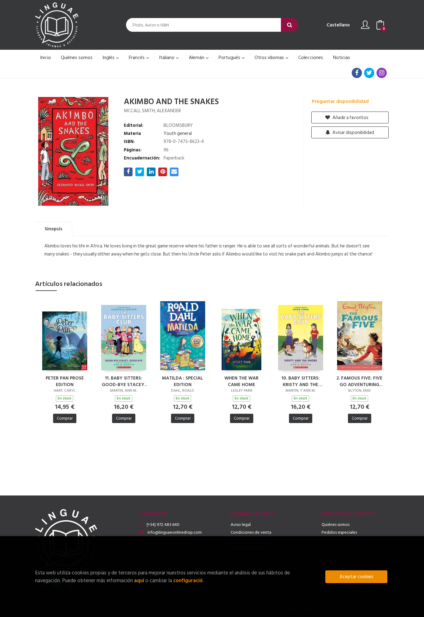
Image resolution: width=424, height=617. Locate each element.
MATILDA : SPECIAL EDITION (182, 381)
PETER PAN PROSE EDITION (65, 381)
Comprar (65, 418)
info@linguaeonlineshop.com (174, 532)
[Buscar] (289, 25)
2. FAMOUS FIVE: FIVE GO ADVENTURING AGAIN (359, 381)
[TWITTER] (369, 73)
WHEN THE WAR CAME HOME (241, 381)
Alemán (197, 57)
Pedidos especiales (339, 532)
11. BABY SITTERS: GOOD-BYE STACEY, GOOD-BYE (124, 381)
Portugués (230, 57)
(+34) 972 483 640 (163, 524)
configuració (188, 580)
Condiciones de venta (251, 532)
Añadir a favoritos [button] (350, 118)
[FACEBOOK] (357, 73)
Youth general (178, 133)
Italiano (167, 57)
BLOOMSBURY (178, 125)
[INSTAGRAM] (382, 73)
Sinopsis (53, 229)
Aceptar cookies (356, 577)
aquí (139, 580)
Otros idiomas (270, 57)
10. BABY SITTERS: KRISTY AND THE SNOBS (301, 381)
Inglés (109, 57)
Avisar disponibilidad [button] (353, 132)
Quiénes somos (336, 524)
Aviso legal (241, 524)
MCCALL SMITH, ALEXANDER (152, 111)
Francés (137, 57)
